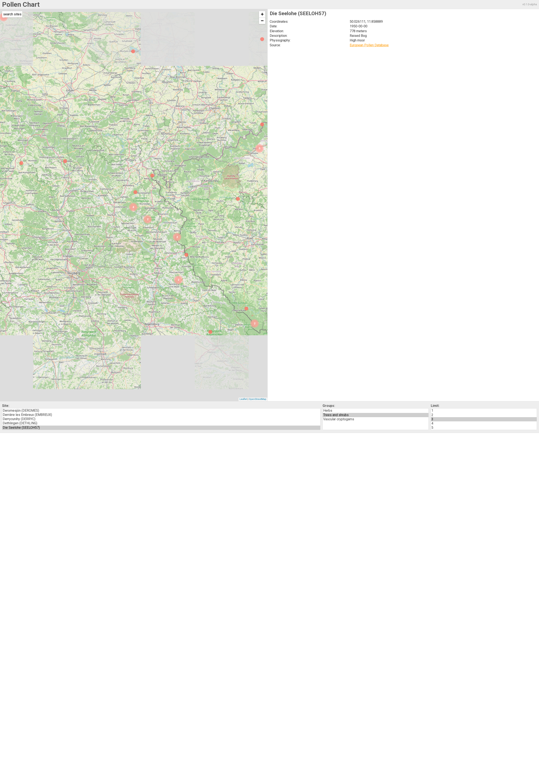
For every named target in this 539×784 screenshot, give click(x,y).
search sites (12, 14)
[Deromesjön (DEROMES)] (161, 411)
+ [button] (262, 14)
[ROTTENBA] (65, 161)
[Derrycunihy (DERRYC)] (161, 419)
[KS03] (210, 332)
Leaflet (243, 399)
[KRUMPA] (133, 51)
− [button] (262, 20)
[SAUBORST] (152, 175)
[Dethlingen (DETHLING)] (161, 423)
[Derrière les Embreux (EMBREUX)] (161, 415)
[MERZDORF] (262, 39)
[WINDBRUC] (186, 255)
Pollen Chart (21, 4)
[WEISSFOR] (135, 192)
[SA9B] (246, 308)
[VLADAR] (238, 199)
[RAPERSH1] (21, 163)
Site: (5, 406)
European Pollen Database (369, 45)
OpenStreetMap (257, 399)
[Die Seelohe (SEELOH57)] (161, 428)
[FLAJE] (262, 124)
